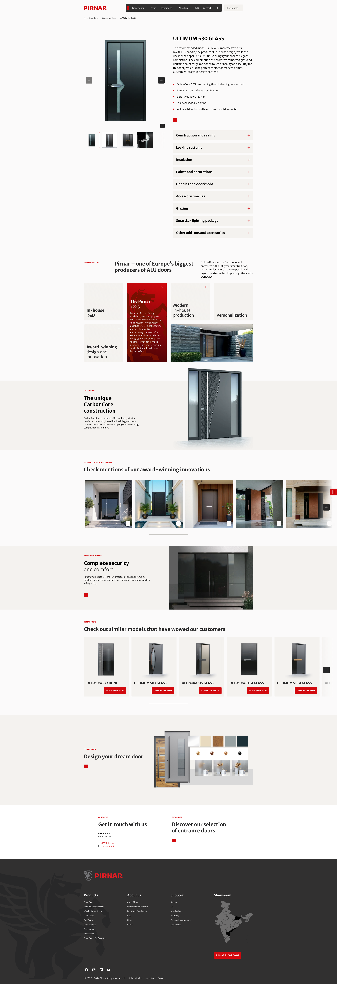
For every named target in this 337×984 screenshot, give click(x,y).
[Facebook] (86, 969)
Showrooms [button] (232, 8)
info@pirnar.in (108, 846)
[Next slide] (326, 507)
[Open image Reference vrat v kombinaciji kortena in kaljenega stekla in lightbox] (329, 523)
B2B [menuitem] (197, 8)
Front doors (93, 18)
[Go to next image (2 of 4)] (161, 80)
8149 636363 (107, 843)
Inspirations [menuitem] (166, 8)
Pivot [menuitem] (153, 8)
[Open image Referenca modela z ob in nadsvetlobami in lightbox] (178, 523)
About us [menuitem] (183, 8)
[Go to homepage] (95, 8)
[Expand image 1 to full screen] (162, 126)
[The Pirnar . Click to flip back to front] (162, 287)
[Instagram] (94, 969)
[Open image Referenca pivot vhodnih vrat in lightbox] (279, 523)
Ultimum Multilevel (109, 18)
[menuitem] (128, 8)
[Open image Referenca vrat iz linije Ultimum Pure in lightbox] (229, 523)
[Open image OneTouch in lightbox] (128, 523)
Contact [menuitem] (207, 8)
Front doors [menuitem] (138, 8)
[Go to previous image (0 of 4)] (89, 80)
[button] (125, 80)
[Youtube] (108, 969)
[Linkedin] (101, 969)
